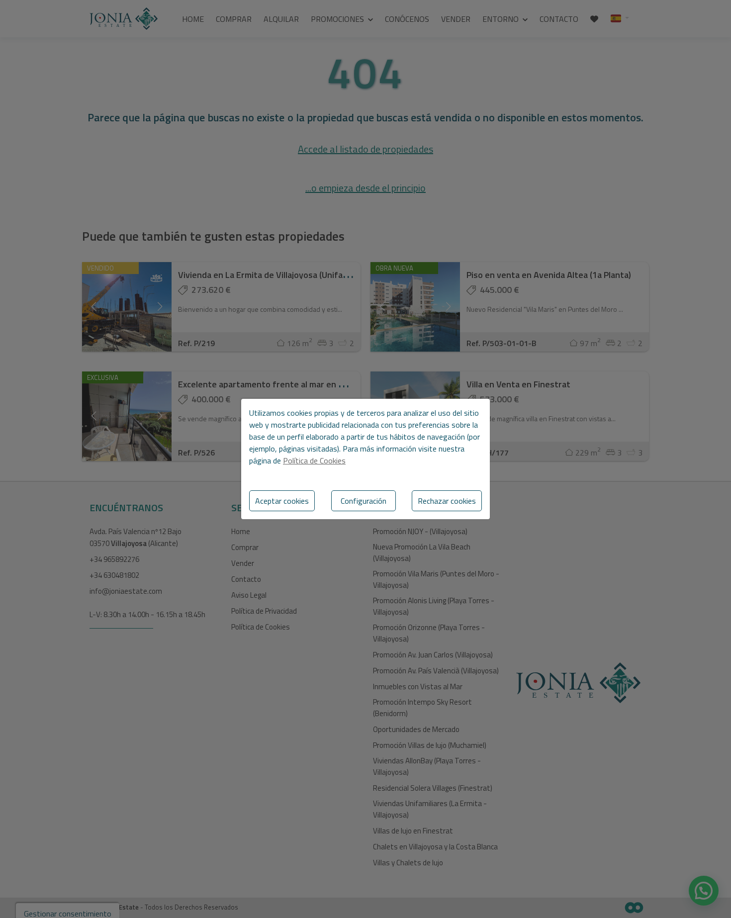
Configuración (363, 501)
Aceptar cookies (282, 501)
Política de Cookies (314, 460)
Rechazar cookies (447, 501)
